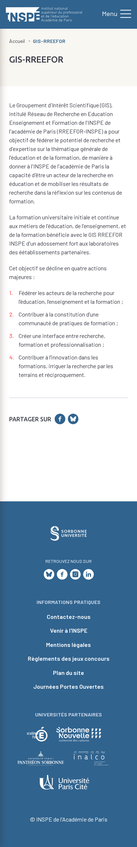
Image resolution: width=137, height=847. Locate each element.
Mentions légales (68, 644)
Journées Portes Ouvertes (68, 686)
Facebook (62, 574)
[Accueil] (44, 14)
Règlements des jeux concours (69, 658)
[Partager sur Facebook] (59, 419)
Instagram (75, 574)
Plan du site (68, 672)
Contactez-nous (69, 616)
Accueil (17, 41)
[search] (113, 14)
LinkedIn (88, 574)
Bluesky (49, 574)
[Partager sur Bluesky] (73, 419)
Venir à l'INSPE (68, 630)
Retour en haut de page (119, 466)
